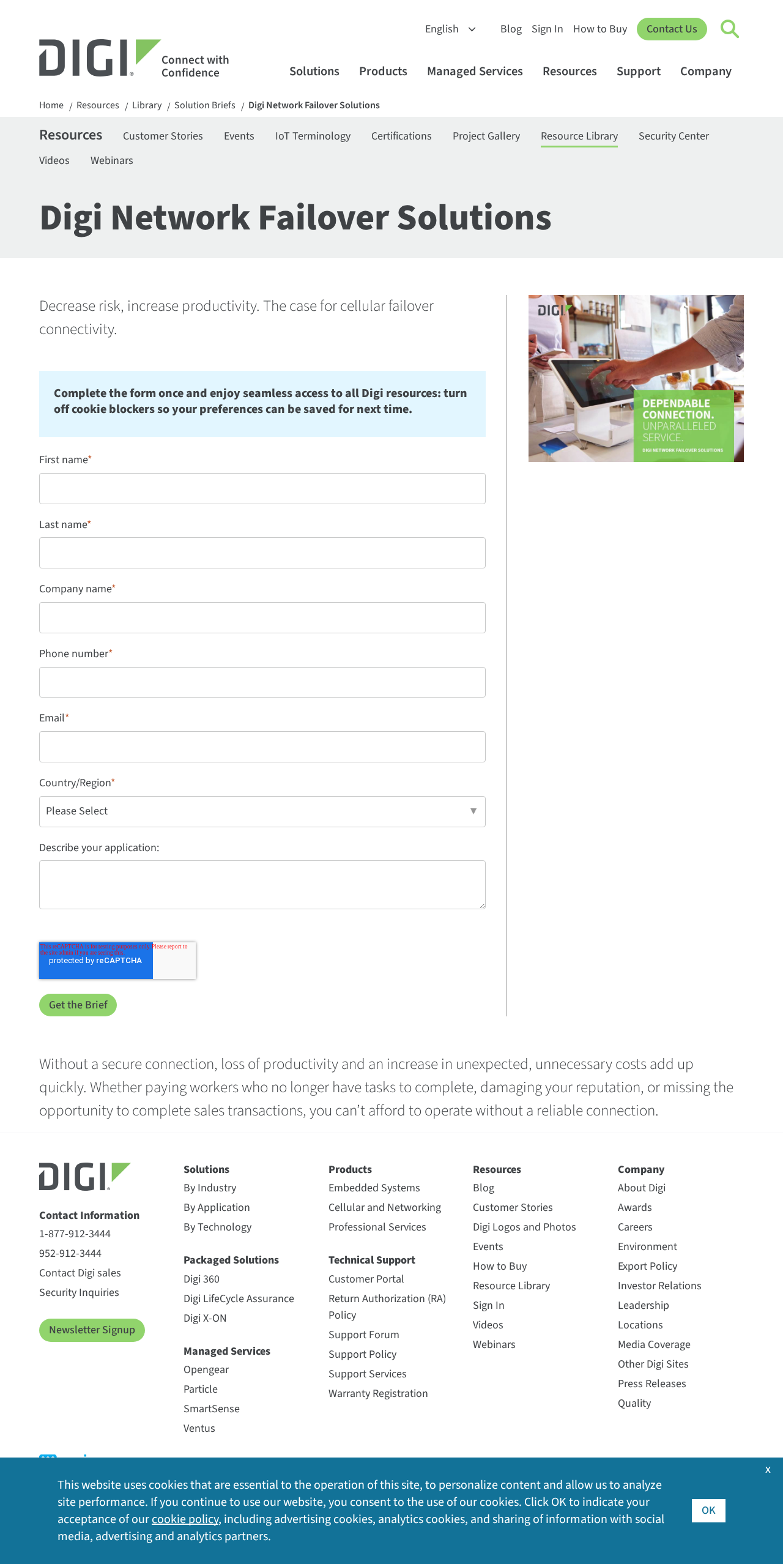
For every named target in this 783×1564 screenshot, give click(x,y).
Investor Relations (660, 1286)
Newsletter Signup (92, 1330)
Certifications (401, 136)
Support (639, 71)
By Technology (217, 1227)
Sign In (547, 29)
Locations (640, 1325)
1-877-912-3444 (75, 1234)
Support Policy (362, 1354)
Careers (635, 1227)
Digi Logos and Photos (524, 1227)
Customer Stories (163, 136)
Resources (570, 71)
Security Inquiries (79, 1292)
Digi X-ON (205, 1318)
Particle (201, 1389)
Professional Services (377, 1227)
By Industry (210, 1188)
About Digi (642, 1188)
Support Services (367, 1374)
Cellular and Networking (384, 1207)
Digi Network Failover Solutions (314, 105)
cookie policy (185, 1519)
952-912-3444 (70, 1253)
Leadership (643, 1305)
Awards (635, 1207)
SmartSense (212, 1409)
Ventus (199, 1428)
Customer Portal (366, 1279)
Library (146, 105)
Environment (647, 1246)
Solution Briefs (205, 105)
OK (709, 1510)
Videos (54, 160)
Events (239, 136)
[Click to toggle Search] (730, 29)
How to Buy (600, 29)
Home (51, 105)
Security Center (674, 136)
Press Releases (652, 1383)
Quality (634, 1403)
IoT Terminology (313, 136)
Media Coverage (654, 1344)
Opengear (206, 1369)
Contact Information (89, 1215)
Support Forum (363, 1334)
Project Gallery (486, 136)
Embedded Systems (374, 1188)
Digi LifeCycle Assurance (239, 1298)
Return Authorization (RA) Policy (387, 1307)
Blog (511, 29)
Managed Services (475, 71)
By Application (217, 1207)
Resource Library (579, 136)
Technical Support (371, 1260)
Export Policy (647, 1266)
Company (706, 71)
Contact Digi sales (80, 1273)
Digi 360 (202, 1279)
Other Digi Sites (653, 1364)
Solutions (314, 71)
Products (383, 71)
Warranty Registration (378, 1393)
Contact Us (672, 29)
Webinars (112, 160)
